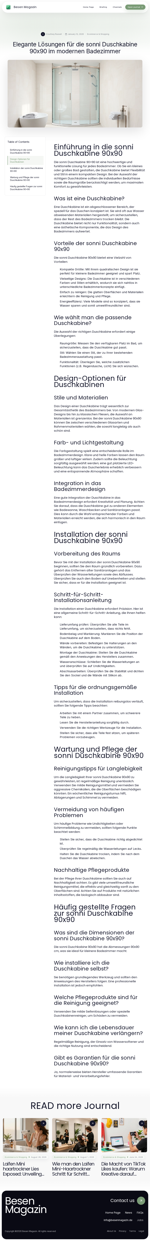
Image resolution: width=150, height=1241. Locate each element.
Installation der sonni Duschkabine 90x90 (26, 169)
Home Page (112, 1212)
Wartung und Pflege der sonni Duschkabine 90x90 (24, 178)
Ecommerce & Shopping (98, 34)
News (128, 1212)
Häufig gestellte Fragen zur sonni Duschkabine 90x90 (26, 187)
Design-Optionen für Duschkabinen (20, 160)
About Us (111, 1231)
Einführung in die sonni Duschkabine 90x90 (21, 151)
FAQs (140, 1212)
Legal (141, 1231)
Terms (132, 1231)
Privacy (122, 1231)
